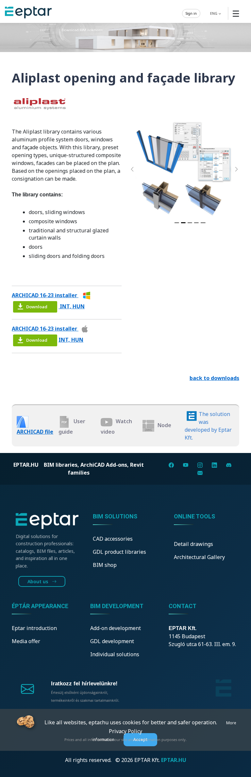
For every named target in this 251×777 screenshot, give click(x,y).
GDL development (112, 641)
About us (38, 581)
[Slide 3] (190, 222)
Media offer (26, 641)
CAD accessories (113, 538)
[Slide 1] (176, 222)
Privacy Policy (125, 731)
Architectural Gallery (199, 557)
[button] (132, 169)
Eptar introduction (34, 628)
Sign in (191, 13)
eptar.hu (26, 464)
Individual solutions (114, 654)
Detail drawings (193, 544)
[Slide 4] (196, 222)
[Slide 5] (203, 222)
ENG (214, 13)
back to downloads (214, 378)
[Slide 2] (183, 222)
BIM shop (105, 565)
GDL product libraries (119, 551)
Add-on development (115, 628)
